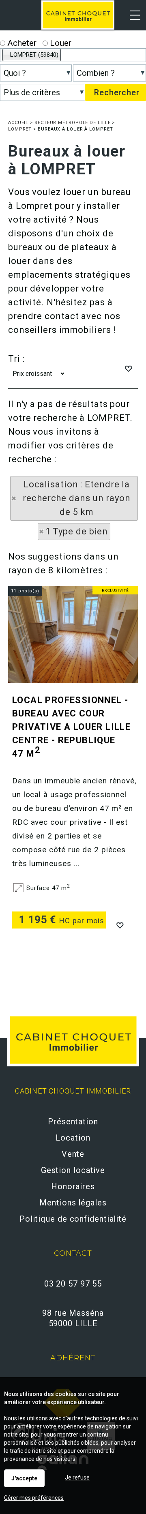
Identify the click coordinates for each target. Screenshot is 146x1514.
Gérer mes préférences (34, 1498)
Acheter (20, 43)
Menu (131, 20)
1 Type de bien (76, 531)
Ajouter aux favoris (120, 924)
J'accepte (24, 1478)
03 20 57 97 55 (73, 1284)
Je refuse (77, 1477)
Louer (59, 43)
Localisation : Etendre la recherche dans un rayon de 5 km (77, 498)
